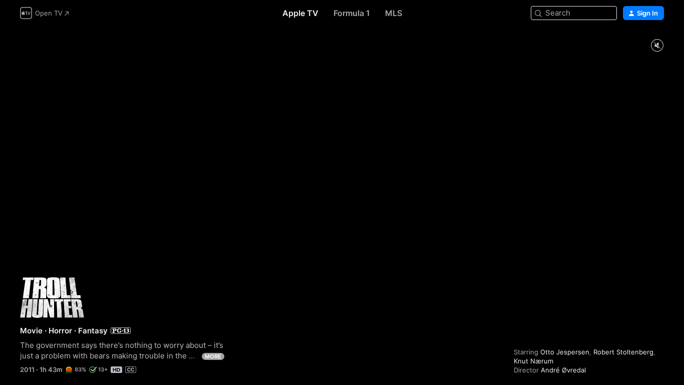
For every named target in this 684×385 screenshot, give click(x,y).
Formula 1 (351, 13)
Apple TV (300, 13)
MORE (213, 356)
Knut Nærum (533, 361)
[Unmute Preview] (657, 46)
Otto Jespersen (564, 352)
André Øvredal (563, 370)
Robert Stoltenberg (623, 352)
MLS (393, 13)
